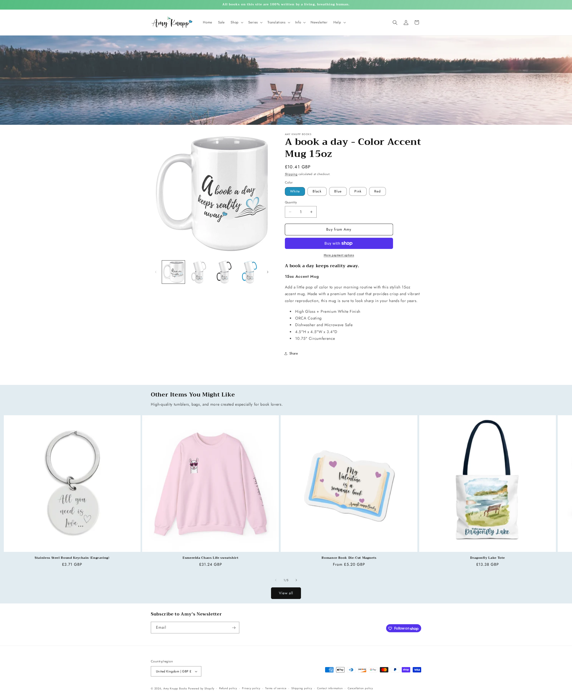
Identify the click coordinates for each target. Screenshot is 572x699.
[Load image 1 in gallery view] (173, 272)
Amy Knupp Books (175, 688)
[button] (236, 22)
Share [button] (293, 353)
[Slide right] (268, 272)
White (295, 191)
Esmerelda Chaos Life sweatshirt (211, 558)
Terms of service (275, 688)
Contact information (330, 688)
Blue (338, 191)
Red (377, 191)
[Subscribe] (233, 628)
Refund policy (228, 688)
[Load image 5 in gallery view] (249, 272)
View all (286, 593)
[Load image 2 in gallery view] (198, 272)
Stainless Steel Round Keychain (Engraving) (72, 558)
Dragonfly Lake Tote (487, 558)
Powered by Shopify (201, 688)
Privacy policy (251, 688)
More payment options (339, 255)
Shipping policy (301, 688)
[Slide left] (156, 272)
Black (317, 191)
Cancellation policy (360, 688)
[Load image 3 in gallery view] (224, 272)
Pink (357, 191)
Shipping (291, 174)
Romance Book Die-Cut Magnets (349, 558)
